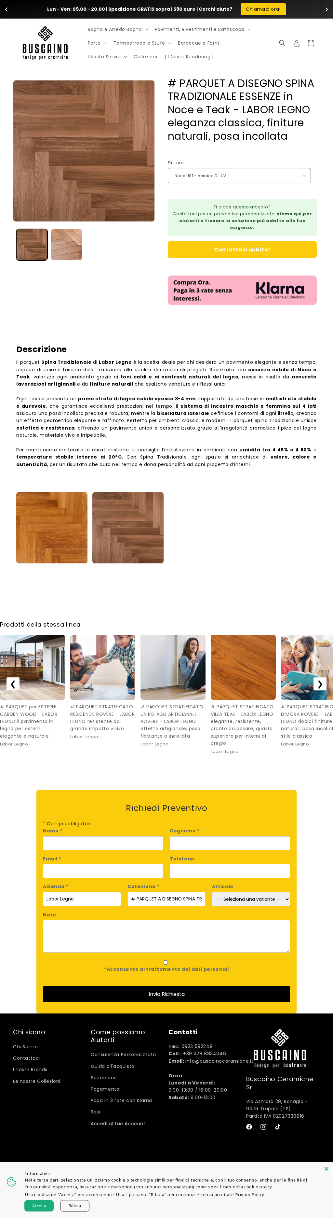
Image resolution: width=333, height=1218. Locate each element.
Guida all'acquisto (113, 1066)
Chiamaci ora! (263, 9)
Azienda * (55, 886)
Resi (95, 1112)
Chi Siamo (25, 1046)
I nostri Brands (30, 1069)
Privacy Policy (249, 1194)
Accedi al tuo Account (118, 1123)
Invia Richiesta (167, 994)
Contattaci (26, 1058)
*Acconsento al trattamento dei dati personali (166, 969)
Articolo (222, 886)
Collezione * (143, 886)
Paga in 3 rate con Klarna (121, 1100)
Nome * (52, 831)
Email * (52, 859)
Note (49, 915)
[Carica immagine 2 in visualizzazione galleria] (66, 244)
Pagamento (105, 1089)
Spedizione (104, 1077)
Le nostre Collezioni (36, 1081)
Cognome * (184, 831)
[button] (117, 29)
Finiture (176, 163)
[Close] (326, 1169)
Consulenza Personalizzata (123, 1054)
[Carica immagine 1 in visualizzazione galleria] (31, 244)
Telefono (182, 859)
